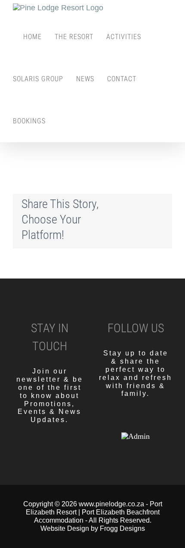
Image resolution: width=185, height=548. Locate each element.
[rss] (150, 420)
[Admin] (135, 436)
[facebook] (121, 420)
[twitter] (136, 420)
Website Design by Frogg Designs (92, 528)
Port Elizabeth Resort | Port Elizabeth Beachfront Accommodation (94, 512)
